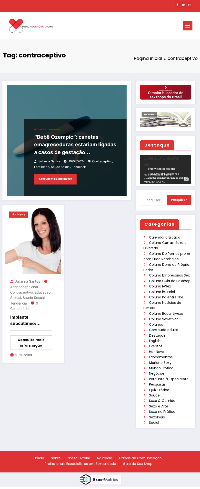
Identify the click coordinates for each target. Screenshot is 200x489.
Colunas (156, 324)
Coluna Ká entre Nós (166, 297)
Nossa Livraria (79, 458)
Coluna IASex (160, 286)
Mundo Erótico (161, 368)
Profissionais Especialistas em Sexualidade (80, 463)
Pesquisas (157, 384)
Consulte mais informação (55, 178)
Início (39, 458)
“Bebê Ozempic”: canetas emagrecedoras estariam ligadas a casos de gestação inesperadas (75, 145)
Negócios (157, 373)
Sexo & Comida (162, 400)
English (154, 340)
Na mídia (104, 458)
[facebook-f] (177, 5)
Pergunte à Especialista (169, 379)
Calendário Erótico (164, 237)
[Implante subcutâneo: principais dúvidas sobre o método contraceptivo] (33, 240)
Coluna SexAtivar (163, 319)
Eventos (155, 346)
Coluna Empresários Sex (169, 275)
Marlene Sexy (160, 362)
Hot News (157, 351)
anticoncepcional (24, 287)
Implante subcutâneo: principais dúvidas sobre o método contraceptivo (29, 320)
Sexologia (157, 417)
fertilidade (41, 167)
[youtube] (183, 5)
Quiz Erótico (159, 390)
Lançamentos (161, 357)
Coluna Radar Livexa (166, 313)
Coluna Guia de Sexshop (169, 280)
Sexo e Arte (158, 406)
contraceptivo (102, 161)
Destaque (157, 335)
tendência (79, 167)
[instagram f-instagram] (189, 5)
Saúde (154, 395)
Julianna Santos (49, 161)
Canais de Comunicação (140, 458)
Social (154, 422)
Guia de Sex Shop (137, 463)
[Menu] (187, 25)
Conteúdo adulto (163, 329)
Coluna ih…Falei (162, 291)
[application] (165, 169)
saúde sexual (60, 167)
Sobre (56, 458)
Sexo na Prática (162, 411)
